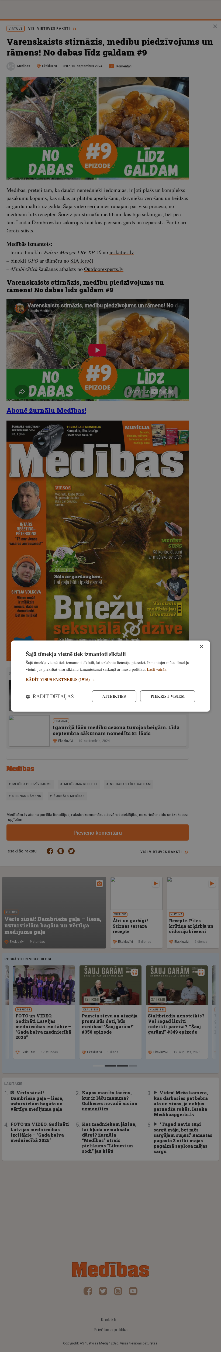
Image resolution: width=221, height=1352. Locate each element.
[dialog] (110, 675)
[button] (110, 679)
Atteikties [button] (114, 696)
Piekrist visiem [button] (168, 696)
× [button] (201, 647)
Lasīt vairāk (157, 669)
